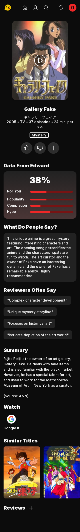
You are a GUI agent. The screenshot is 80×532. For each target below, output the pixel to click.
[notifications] (60, 7)
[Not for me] (40, 148)
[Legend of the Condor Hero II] (62, 472)
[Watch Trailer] (40, 60)
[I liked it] (26, 148)
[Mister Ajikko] (22, 472)
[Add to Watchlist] (53, 148)
